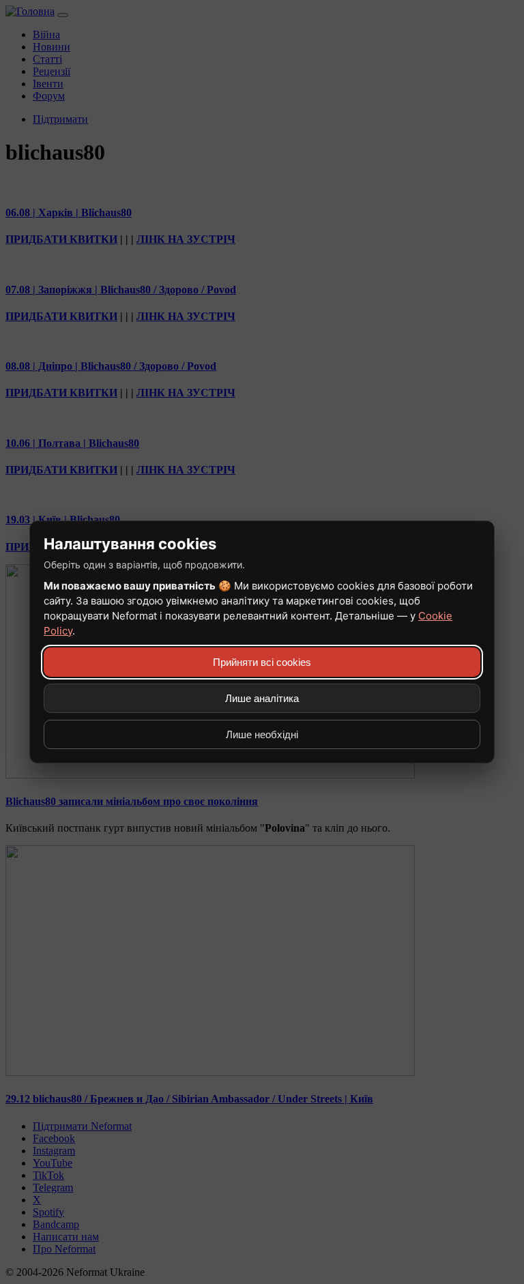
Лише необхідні (262, 734)
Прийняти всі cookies (262, 662)
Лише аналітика (262, 698)
